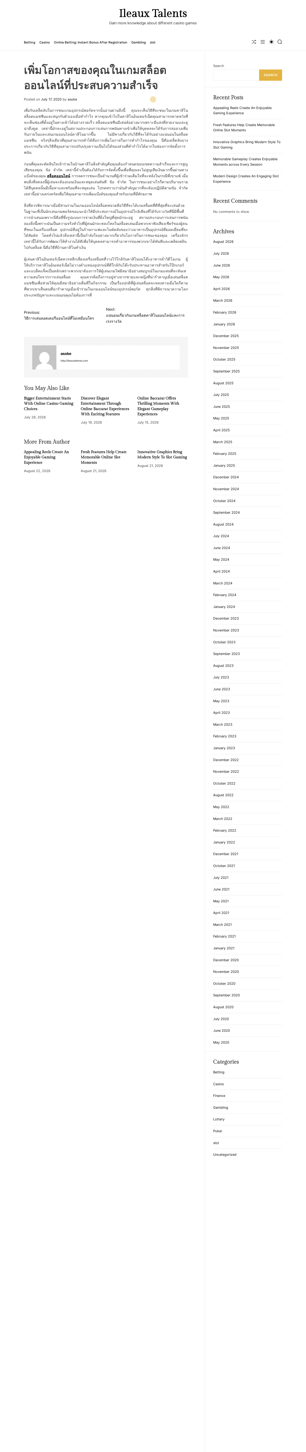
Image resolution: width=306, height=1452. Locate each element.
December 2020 (226, 960)
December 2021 (225, 854)
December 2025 (226, 336)
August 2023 (223, 665)
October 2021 (224, 866)
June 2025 (221, 406)
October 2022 (224, 783)
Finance (219, 1096)
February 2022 (224, 830)
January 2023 (224, 748)
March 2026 (222, 300)
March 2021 (222, 925)
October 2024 (224, 501)
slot (152, 42)
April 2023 (221, 713)
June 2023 (221, 689)
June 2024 (221, 548)
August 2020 (223, 1007)
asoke (72, 99)
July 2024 (221, 536)
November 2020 (226, 972)
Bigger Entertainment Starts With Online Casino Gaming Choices (48, 403)
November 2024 (226, 489)
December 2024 (226, 477)
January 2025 (224, 465)
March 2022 (222, 819)
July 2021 (220, 877)
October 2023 (224, 642)
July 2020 (221, 1019)
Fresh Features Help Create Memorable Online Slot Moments (104, 457)
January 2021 (223, 948)
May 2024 (221, 559)
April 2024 (221, 571)
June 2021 (221, 889)
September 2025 (226, 371)
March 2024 (222, 583)
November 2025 (226, 348)
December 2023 (226, 618)
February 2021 (224, 936)
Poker (217, 1131)
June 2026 (221, 265)
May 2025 (221, 418)
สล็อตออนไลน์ (58, 176)
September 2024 (226, 512)
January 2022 (224, 842)
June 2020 (221, 1030)
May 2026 (221, 277)
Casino (44, 42)
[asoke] (44, 357)
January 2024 (224, 607)
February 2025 (224, 453)
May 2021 (221, 901)
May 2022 (221, 807)
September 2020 (226, 995)
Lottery (219, 1119)
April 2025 (221, 430)
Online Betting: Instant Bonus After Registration (90, 42)
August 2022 (223, 795)
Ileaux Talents (153, 13)
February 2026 (224, 312)
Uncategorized (224, 1154)
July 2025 (221, 395)
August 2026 (223, 241)
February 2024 (224, 595)
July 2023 (221, 677)
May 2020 (221, 1042)
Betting (29, 42)
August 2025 (223, 383)
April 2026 (221, 289)
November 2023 (226, 630)
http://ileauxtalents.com (74, 360)
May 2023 (221, 701)
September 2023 (226, 654)
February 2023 (224, 736)
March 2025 (222, 442)
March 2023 (222, 724)
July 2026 (221, 253)
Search (218, 66)
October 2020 (224, 983)
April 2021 (221, 913)
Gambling (138, 42)
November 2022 (226, 771)
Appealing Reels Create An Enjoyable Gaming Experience (46, 457)
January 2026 (224, 324)
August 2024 (223, 524)
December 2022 (226, 760)
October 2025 (224, 359)
